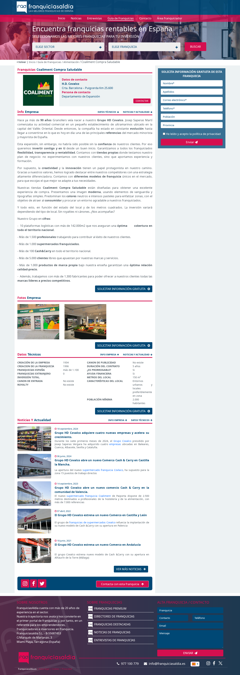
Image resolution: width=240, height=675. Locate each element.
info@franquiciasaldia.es (166, 663)
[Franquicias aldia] (45, 7)
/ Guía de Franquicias (49, 62)
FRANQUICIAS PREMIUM (110, 608)
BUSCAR (195, 47)
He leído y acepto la (193, 134)
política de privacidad (206, 134)
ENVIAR (188, 653)
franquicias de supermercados (87, 522)
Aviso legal (44, 668)
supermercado (91, 470)
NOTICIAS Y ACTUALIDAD (136, 111)
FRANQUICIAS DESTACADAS (112, 624)
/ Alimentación (71, 62)
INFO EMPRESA (108, 354)
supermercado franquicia (83, 495)
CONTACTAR (142, 100)
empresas (115, 444)
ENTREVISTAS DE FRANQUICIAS (114, 640)
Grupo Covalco (122, 441)
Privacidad (67, 668)
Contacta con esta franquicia (120, 584)
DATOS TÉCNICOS (107, 111)
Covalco (110, 522)
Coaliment (105, 495)
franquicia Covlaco (112, 470)
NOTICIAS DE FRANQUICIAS (111, 632)
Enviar (190, 142)
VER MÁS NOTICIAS (129, 569)
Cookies (55, 668)
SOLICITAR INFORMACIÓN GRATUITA (121, 289)
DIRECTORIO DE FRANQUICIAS (113, 616)
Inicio (32, 62)
